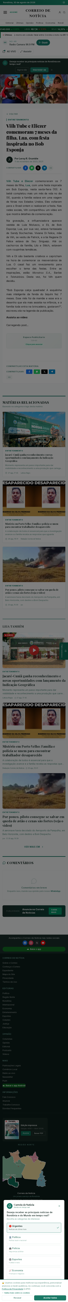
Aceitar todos (50, 1298)
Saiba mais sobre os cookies (17, 1293)
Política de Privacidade (12, 1289)
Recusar (17, 1298)
